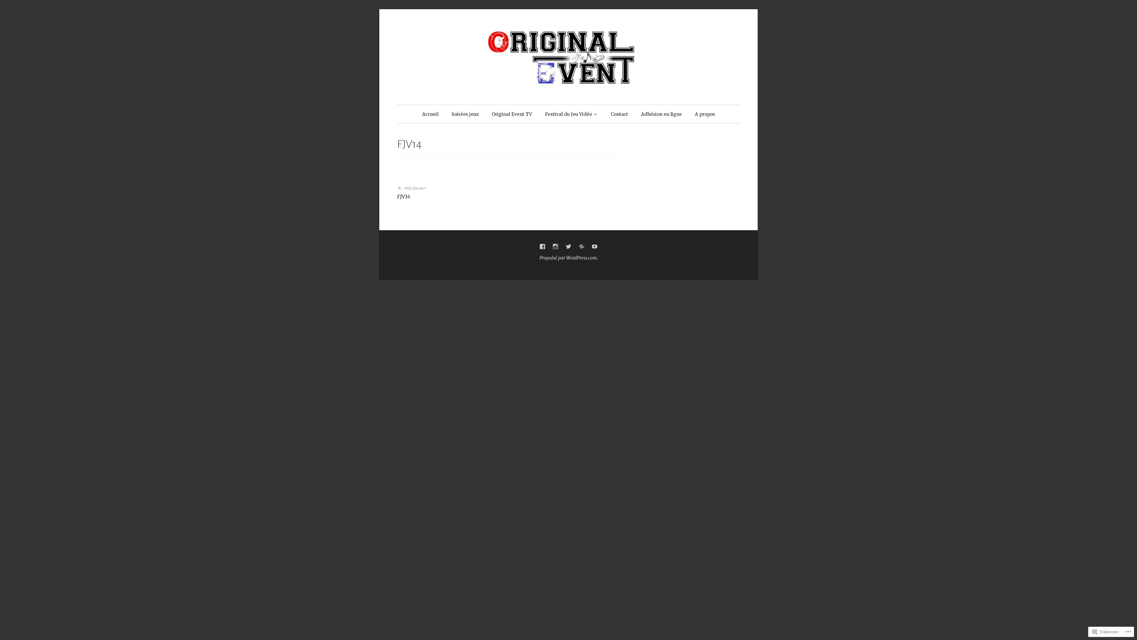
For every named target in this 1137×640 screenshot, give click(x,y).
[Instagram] (555, 246)
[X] (568, 246)
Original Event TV (512, 114)
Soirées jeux (465, 114)
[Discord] (581, 246)
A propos (705, 114)
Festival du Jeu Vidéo (568, 114)
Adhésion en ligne (661, 114)
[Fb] (542, 246)
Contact (619, 114)
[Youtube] (594, 246)
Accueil (430, 114)
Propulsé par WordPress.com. (568, 258)
